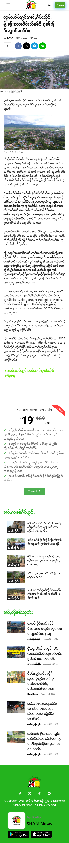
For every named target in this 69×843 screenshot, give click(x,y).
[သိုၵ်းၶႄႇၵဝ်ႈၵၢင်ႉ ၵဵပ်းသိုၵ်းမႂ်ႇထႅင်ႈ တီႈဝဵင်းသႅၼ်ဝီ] (16, 577)
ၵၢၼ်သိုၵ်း (13, 531)
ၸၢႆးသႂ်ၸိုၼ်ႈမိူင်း (34, 664)
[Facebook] (18, 45)
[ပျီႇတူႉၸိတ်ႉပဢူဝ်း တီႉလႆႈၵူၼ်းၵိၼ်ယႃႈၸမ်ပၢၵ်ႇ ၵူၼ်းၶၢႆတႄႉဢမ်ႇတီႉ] (16, 652)
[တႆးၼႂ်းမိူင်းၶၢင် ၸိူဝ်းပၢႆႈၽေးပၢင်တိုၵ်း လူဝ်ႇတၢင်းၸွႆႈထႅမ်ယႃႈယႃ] (16, 627)
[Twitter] (30, 794)
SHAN (10, 37)
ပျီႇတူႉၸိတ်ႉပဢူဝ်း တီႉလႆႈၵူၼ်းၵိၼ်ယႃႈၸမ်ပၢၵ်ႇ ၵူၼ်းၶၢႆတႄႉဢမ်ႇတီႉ (44, 654)
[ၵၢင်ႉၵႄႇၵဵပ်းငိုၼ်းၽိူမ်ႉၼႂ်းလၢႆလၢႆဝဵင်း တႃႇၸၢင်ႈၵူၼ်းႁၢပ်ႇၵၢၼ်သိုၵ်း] (16, 544)
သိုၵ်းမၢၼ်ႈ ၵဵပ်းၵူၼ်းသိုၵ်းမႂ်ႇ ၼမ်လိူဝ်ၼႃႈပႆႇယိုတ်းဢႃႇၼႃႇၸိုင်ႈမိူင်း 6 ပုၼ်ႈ (44, 560)
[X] (26, 45)
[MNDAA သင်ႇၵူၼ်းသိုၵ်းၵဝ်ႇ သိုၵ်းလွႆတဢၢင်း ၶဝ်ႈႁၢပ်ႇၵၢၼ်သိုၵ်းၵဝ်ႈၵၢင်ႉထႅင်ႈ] (16, 594)
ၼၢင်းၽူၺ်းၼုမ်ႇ (34, 639)
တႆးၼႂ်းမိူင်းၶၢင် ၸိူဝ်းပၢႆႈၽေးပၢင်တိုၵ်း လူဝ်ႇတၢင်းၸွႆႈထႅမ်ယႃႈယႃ (44, 629)
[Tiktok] (39, 794)
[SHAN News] (34, 5)
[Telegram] (34, 45)
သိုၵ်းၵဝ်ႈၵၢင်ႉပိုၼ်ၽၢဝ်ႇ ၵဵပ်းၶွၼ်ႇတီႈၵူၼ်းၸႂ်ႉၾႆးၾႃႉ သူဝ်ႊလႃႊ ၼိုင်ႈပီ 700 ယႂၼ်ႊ (44, 527)
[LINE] (42, 45)
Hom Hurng (32, 694)
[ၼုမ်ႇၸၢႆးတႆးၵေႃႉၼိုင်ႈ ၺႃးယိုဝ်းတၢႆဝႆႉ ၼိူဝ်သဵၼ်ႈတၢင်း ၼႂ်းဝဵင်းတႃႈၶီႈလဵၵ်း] (16, 707)
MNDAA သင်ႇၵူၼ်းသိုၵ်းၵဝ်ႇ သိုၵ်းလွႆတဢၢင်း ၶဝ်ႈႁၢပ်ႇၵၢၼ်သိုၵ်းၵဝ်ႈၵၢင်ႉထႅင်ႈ (44, 594)
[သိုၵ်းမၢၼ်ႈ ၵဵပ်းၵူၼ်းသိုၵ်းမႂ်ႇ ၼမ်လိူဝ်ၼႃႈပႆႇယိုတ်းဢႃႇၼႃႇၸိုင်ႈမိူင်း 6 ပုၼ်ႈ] (16, 561)
